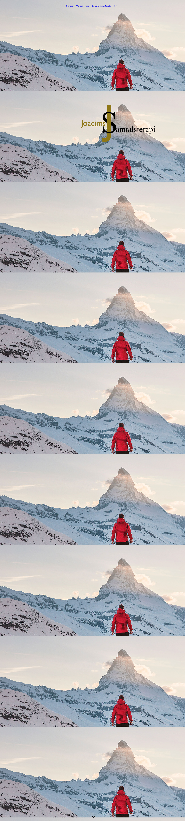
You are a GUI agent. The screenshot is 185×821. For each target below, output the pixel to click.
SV (115, 6)
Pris (87, 6)
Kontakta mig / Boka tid (101, 6)
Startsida (69, 6)
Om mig (79, 6)
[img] (92, 410)
